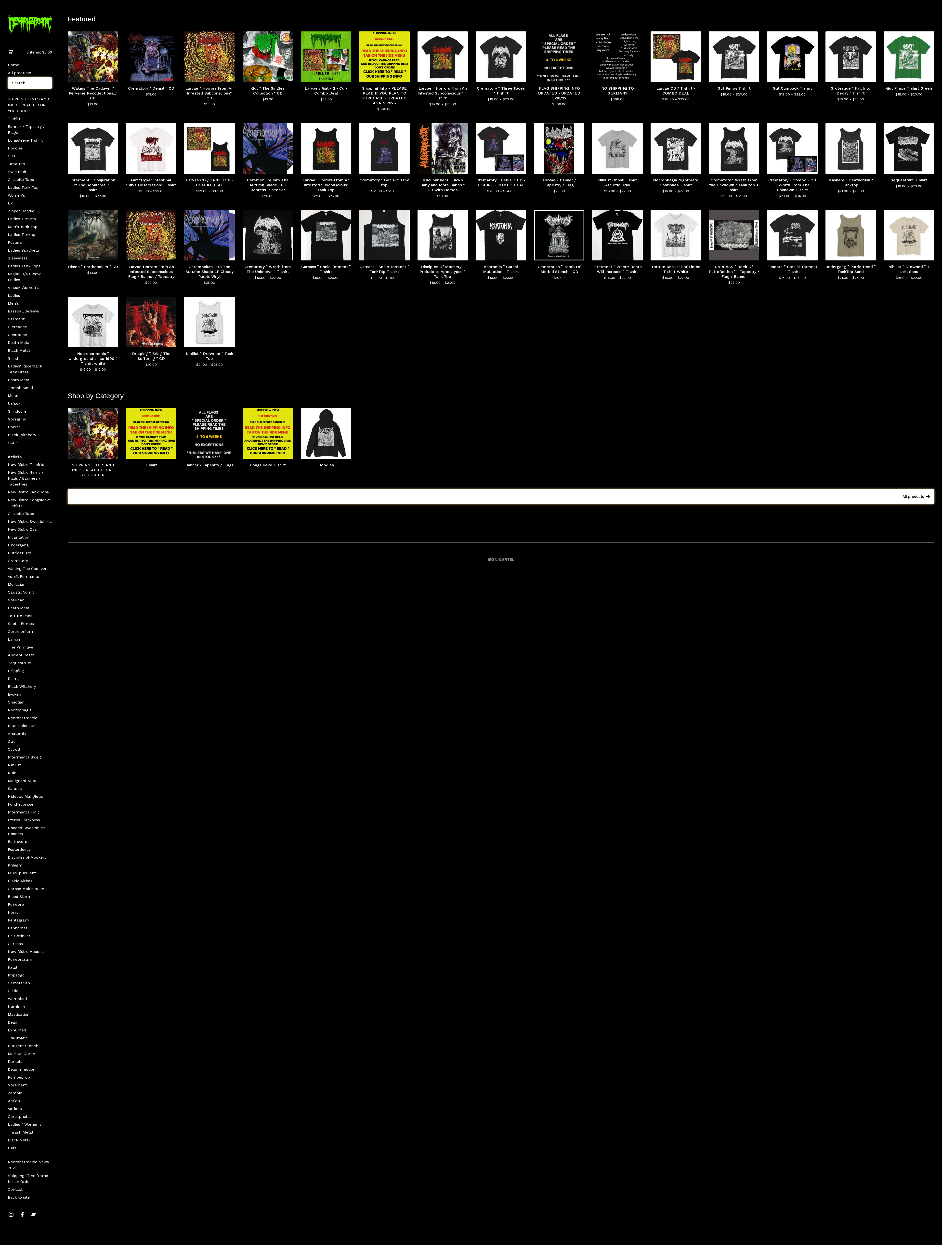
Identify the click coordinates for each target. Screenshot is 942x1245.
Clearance (17, 334)
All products (19, 72)
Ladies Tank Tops (24, 266)
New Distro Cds (22, 529)
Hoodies (15, 148)
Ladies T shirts (22, 219)
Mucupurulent (22, 873)
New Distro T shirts (26, 464)
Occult (14, 749)
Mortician (17, 584)
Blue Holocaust (22, 725)
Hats (12, 1148)
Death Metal (19, 342)
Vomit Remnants (23, 576)
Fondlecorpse (20, 804)
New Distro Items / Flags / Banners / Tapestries (25, 478)
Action (14, 1100)
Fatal (12, 967)
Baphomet (17, 928)
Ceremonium (20, 631)
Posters (15, 242)
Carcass (15, 943)
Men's (13, 303)
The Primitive (20, 647)
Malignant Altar (22, 780)
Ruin (12, 773)
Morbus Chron (21, 1053)
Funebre (16, 904)
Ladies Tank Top (23, 187)
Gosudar (16, 600)
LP (10, 203)
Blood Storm (19, 896)
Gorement (17, 1085)
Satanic (15, 788)
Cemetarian (19, 983)
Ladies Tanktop (22, 234)
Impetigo (16, 975)
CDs (11, 156)
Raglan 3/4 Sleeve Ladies (24, 276)
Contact (15, 1189)
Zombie (15, 1093)
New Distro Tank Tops (28, 492)
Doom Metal (19, 380)
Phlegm (15, 865)
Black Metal (19, 350)
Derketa (15, 1061)
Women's (16, 195)
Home (13, 65)
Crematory (18, 560)
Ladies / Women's (24, 1124)
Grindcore (17, 411)
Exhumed (17, 1030)
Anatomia (17, 733)
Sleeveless (17, 258)
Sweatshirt (18, 171)
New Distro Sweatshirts (30, 521)
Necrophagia (20, 710)
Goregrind (17, 419)
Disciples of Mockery (27, 857)
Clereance (17, 327)
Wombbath (18, 998)
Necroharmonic (22, 718)
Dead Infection (21, 1069)
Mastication (18, 1014)
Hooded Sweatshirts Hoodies (27, 830)
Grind (13, 358)
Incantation (18, 537)
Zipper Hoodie (21, 211)
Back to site (19, 1197)
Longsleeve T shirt (25, 140)
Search (18, 83)
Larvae (14, 639)
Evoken (14, 694)
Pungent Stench (23, 1045)
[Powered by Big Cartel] (501, 559)
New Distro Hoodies (26, 951)
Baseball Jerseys (23, 311)
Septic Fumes (21, 623)
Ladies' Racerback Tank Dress (25, 369)
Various (15, 1108)
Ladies (14, 295)
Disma (14, 678)
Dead (12, 1022)
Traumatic (18, 1038)
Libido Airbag (20, 881)
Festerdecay (19, 849)
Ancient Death (21, 655)
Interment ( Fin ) (23, 812)
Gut (11, 741)
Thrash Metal (20, 387)
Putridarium (19, 553)
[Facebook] (22, 1214)
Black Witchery (22, 435)
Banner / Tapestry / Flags (26, 129)
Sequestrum (20, 663)
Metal (13, 395)
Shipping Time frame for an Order (28, 1178)
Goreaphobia (20, 1116)
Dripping (16, 670)
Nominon (16, 1006)
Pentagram (18, 920)
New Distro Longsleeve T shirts (29, 503)
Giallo (13, 990)
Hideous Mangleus (25, 796)
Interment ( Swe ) (24, 757)
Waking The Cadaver (27, 568)
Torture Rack (20, 615)
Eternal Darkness (24, 820)
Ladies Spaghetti (23, 250)
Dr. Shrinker (19, 936)
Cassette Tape (21, 179)
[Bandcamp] (33, 1214)
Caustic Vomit (21, 592)
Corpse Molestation (26, 888)
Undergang (18, 545)
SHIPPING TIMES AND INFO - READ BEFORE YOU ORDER (28, 105)
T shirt (14, 118)
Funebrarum (20, 959)
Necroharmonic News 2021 (28, 1165)
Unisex (14, 403)
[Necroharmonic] (30, 26)
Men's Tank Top (22, 226)
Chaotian (16, 702)
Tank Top (16, 164)
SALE (13, 442)
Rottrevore (17, 841)
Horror (14, 427)
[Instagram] (11, 1214)
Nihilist (14, 765)
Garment (16, 319)
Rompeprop (19, 1077)
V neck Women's (23, 287)
